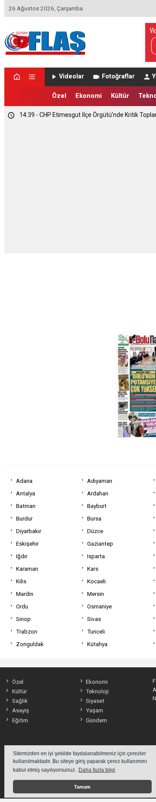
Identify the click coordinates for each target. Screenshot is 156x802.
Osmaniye (99, 606)
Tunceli (96, 631)
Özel (59, 96)
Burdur (24, 518)
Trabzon (26, 631)
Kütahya (97, 643)
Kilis (21, 581)
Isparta (96, 556)
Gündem (96, 720)
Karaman (27, 568)
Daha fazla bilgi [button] (96, 770)
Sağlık (19, 700)
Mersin (95, 593)
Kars (92, 568)
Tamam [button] (82, 786)
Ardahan (97, 493)
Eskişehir (27, 543)
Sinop (23, 618)
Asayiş (20, 710)
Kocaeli (96, 581)
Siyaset (95, 700)
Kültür (120, 96)
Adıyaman (99, 480)
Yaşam (94, 710)
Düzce (95, 530)
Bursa (94, 518)
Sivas (94, 618)
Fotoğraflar (118, 76)
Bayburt (97, 505)
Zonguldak (30, 643)
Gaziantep (100, 543)
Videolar (71, 76)
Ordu (22, 606)
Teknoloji (97, 691)
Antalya (25, 493)
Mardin (24, 593)
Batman (26, 505)
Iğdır (21, 556)
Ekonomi (88, 96)
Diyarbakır (28, 530)
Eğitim (20, 720)
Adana (24, 480)
